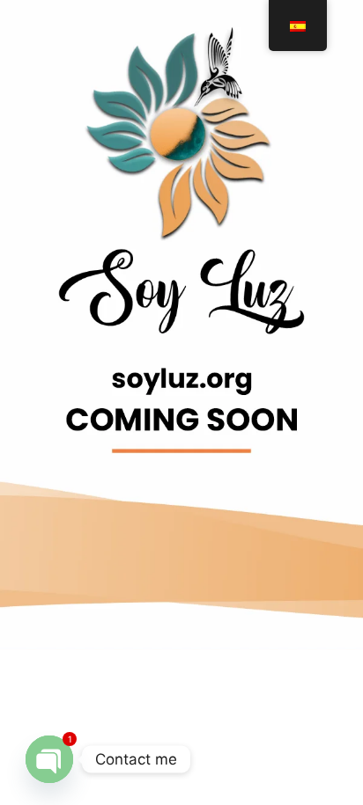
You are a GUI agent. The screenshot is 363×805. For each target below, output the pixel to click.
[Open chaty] (49, 759)
